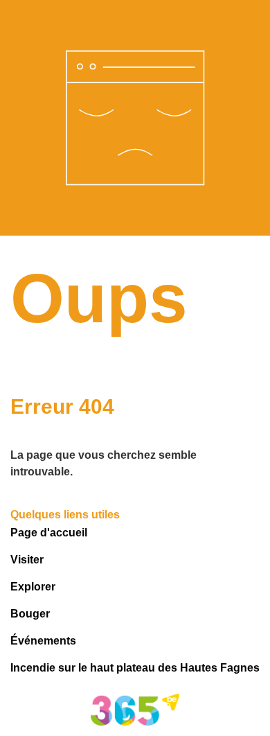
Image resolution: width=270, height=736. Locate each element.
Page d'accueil (48, 532)
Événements (43, 641)
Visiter (27, 560)
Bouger (30, 614)
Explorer (32, 587)
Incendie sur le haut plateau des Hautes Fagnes (135, 668)
